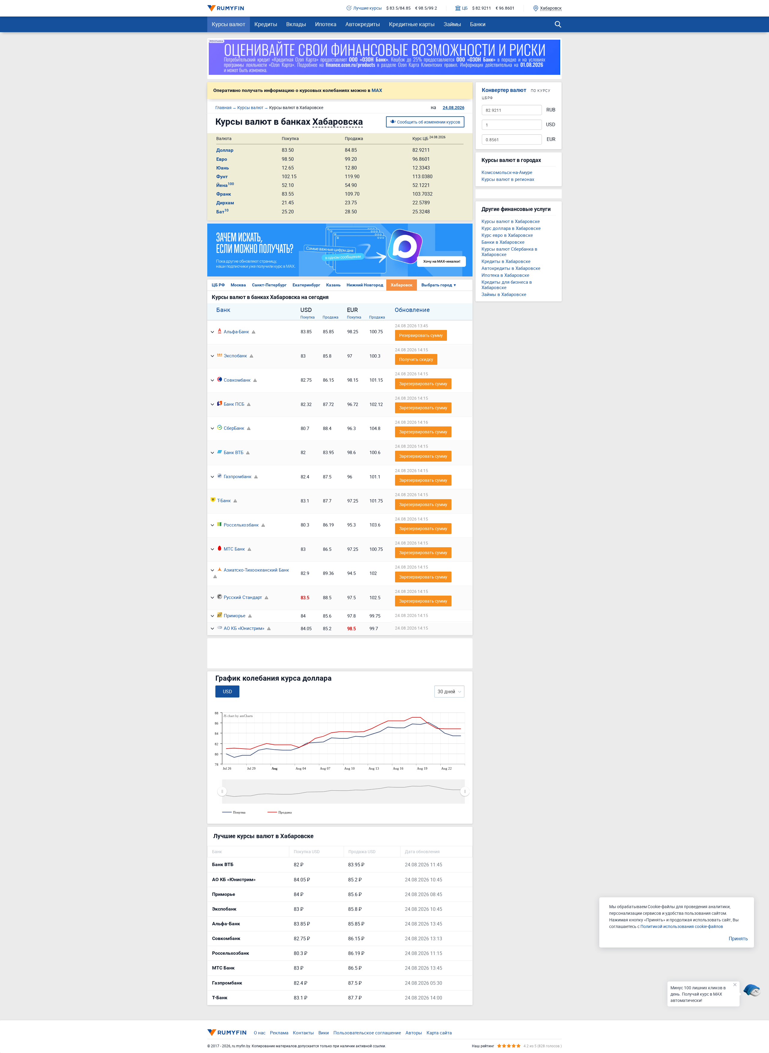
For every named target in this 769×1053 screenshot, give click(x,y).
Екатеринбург (306, 284)
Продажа (331, 317)
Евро (221, 159)
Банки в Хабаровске (503, 242)
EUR (551, 139)
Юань (222, 168)
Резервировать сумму (421, 335)
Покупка (307, 317)
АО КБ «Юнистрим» (244, 628)
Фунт (222, 176)
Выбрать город (439, 284)
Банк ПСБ (234, 404)
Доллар (224, 150)
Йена (225, 185)
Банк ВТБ (233, 452)
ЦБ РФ (218, 284)
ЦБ (465, 8)
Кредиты (265, 24)
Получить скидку (416, 359)
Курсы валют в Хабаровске (511, 221)
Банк (223, 309)
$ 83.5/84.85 (398, 8)
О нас (260, 1032)
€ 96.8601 (505, 8)
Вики (323, 1032)
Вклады (296, 24)
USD (550, 124)
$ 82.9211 (481, 8)
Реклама (279, 1032)
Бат (222, 212)
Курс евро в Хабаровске (507, 235)
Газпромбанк (237, 476)
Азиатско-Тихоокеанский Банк (256, 570)
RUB (550, 110)
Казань (333, 284)
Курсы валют (228, 24)
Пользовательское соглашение (367, 1032)
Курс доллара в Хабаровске (511, 228)
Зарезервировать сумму (423, 383)
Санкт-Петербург (269, 284)
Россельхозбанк (241, 525)
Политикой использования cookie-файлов (681, 926)
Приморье (234, 615)
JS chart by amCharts (238, 716)
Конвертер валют (504, 90)
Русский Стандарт (243, 597)
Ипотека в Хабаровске (505, 275)
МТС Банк (234, 549)
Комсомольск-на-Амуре (507, 172)
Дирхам (225, 203)
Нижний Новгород (365, 284)
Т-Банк (224, 500)
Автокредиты (362, 24)
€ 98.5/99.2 (426, 8)
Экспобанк (235, 356)
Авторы (414, 1032)
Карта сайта (439, 1032)
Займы (452, 24)
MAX (377, 90)
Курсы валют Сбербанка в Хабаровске (509, 251)
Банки (477, 24)
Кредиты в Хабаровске (506, 261)
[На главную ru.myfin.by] (226, 1032)
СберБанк (234, 428)
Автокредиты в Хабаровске (511, 268)
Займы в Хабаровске (504, 294)
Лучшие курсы (367, 8)
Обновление (412, 309)
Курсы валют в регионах (508, 179)
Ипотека (325, 24)
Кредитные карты (412, 24)
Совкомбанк (237, 380)
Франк (223, 194)
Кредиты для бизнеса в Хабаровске (507, 284)
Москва (238, 284)
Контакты (303, 1032)
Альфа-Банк (236, 331)
